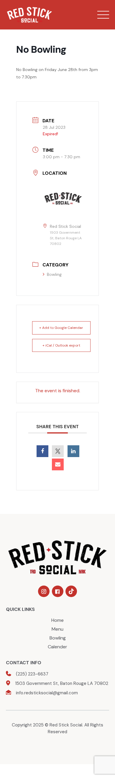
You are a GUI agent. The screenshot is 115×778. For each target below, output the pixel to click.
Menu (57, 629)
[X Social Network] (58, 451)
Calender (57, 647)
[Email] (58, 464)
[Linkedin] (73, 451)
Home (57, 620)
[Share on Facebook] (42, 451)
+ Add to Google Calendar (61, 327)
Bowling (54, 274)
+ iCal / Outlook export (61, 345)
